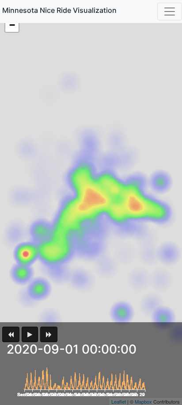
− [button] (12, 25)
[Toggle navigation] (169, 11)
